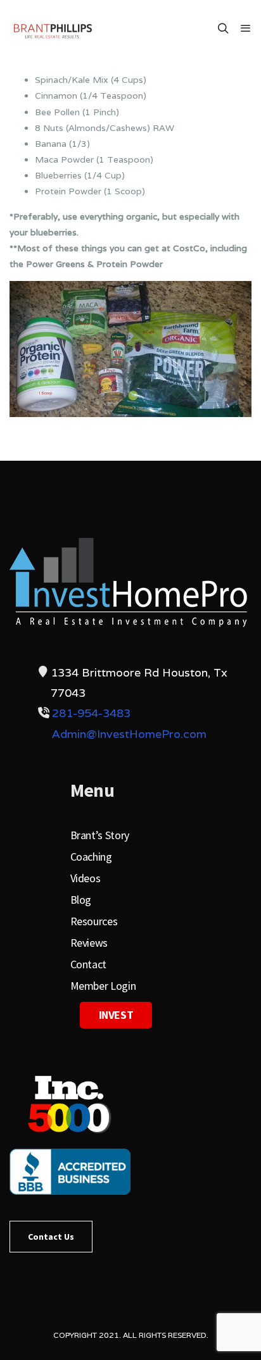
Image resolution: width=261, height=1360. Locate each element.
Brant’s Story (99, 835)
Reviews (89, 942)
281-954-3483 (91, 713)
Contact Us (51, 1236)
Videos (85, 878)
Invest (116, 1015)
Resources (94, 921)
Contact (88, 964)
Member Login (103, 985)
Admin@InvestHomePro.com (129, 734)
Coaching (91, 856)
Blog (81, 899)
